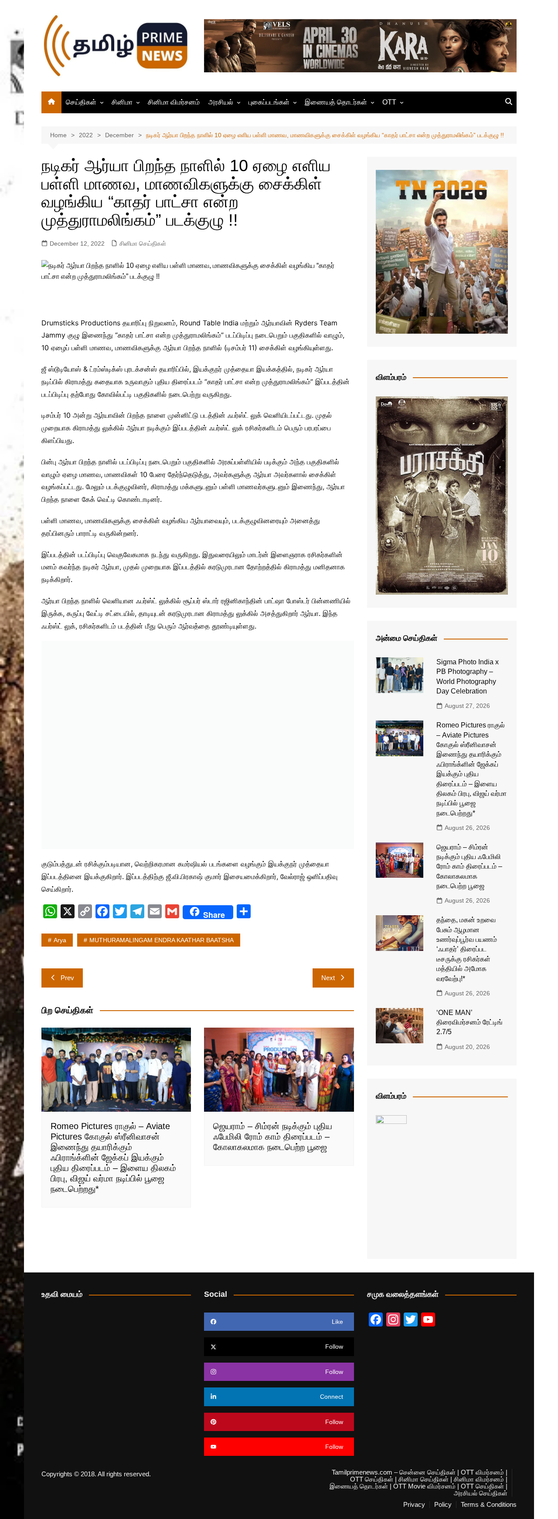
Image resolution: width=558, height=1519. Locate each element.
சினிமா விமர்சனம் (174, 102)
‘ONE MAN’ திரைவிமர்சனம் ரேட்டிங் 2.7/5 (469, 1022)
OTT (389, 102)
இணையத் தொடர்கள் (336, 102)
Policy (443, 1504)
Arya (60, 940)
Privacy (414, 1504)
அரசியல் (220, 102)
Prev (67, 977)
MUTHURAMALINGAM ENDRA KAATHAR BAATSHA (161, 940)
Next (328, 977)
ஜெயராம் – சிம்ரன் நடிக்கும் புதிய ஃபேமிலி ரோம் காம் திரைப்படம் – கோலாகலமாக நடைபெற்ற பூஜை (272, 1136)
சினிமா (122, 102)
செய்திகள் (81, 102)
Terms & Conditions (489, 1504)
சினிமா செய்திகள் (142, 243)
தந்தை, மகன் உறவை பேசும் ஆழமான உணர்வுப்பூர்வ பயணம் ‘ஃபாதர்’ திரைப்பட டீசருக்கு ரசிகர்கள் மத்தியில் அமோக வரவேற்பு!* (466, 949)
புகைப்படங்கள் (268, 102)
